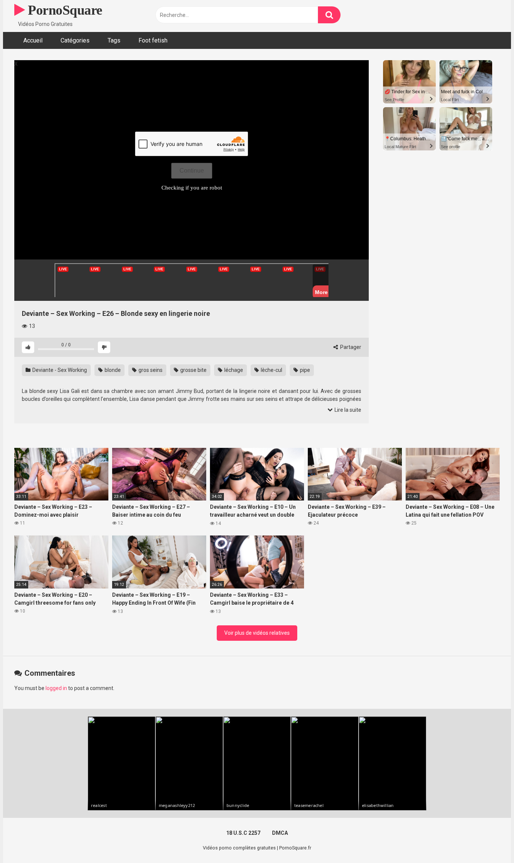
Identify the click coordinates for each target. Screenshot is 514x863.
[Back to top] (489, 840)
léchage (233, 370)
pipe (304, 370)
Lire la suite (347, 410)
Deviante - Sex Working (59, 370)
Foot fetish (152, 40)
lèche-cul (271, 370)
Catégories (75, 40)
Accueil (33, 40)
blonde (112, 370)
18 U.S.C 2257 (243, 833)
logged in (56, 688)
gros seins (150, 370)
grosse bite (193, 370)
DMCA (280, 833)
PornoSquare (63, 10)
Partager (350, 347)
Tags (114, 40)
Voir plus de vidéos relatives (257, 633)
